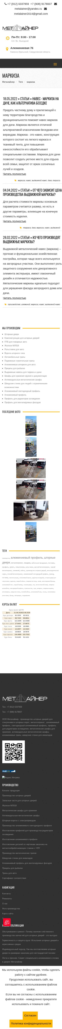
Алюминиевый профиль (15, 395)
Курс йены (8, 637)
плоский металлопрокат (14, 574)
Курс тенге (8, 626)
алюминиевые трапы (11, 735)
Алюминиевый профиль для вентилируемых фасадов (27, 863)
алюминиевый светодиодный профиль (36, 574)
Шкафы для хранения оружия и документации (26, 376)
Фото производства (11, 908)
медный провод (18, 584)
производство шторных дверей (36, 570)
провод (51, 574)
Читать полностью (14, 173)
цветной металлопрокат (41, 567)
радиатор (12, 581)
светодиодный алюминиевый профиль (29, 725)
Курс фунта (8, 621)
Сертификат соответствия (14, 878)
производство (14, 304)
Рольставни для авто (14, 349)
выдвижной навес (39, 180)
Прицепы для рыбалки (15, 368)
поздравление (26, 595)
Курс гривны (8, 632)
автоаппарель (6, 592)
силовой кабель (25, 592)
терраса (27, 228)
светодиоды (17, 595)
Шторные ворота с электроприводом (19, 820)
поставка (51, 563)
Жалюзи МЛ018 (12, 345)
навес (28, 180)
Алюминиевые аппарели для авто (20, 364)
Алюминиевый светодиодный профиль (22, 391)
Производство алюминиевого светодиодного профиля (27, 825)
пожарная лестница (31, 581)
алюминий (25, 304)
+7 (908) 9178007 (41, 3)
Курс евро (8, 618)
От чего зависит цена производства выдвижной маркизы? (32, 192)
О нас (5, 903)
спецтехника (20, 567)
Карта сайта (7, 913)
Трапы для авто (9, 873)
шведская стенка (15, 592)
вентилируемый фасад (48, 581)
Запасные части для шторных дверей (19, 800)
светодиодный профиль (16, 588)
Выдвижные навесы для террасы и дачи (23, 372)
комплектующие (13, 577)
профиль (5, 567)
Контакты (6, 893)
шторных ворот (22, 722)
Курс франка (8, 634)
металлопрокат (17, 563)
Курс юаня (8, 629)
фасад (11, 595)
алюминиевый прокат (25, 577)
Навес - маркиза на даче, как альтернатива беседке (31, 100)
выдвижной (55, 228)
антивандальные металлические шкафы (30, 732)
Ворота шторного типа (15, 353)
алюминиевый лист (7, 584)
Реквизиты (7, 898)
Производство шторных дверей (16, 795)
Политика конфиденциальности (31, 1023)
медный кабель (20, 581)
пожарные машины (48, 588)
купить (12, 567)
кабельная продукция (39, 563)
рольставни (29, 567)
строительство (28, 588)
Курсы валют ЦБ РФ (16, 610)
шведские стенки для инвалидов (37, 735)
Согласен (30, 1015)
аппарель (39, 588)
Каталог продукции (11, 790)
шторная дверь (28, 584)
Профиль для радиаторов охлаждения (22, 398)
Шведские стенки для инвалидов (17, 858)
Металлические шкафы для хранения (19, 810)
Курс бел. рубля (8, 624)
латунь (44, 592)
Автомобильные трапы (15, 357)
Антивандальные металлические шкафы (23, 379)
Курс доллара (8, 615)
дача (50, 180)
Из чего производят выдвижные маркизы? (31, 239)
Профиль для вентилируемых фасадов (23, 402)
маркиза (21, 180)
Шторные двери (12, 334)
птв (34, 584)
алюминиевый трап (36, 592)
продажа (27, 563)
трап (34, 588)
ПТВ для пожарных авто (16, 342)
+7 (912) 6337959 (18, 3)
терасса (56, 180)
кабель (23, 570)
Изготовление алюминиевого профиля (19, 839)
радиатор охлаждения (38, 577)
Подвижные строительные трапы (19, 360)
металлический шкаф (42, 584)
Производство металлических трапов (19, 853)
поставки (5, 578)
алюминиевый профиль (27, 557)
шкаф (39, 581)
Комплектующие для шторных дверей (22, 338)
